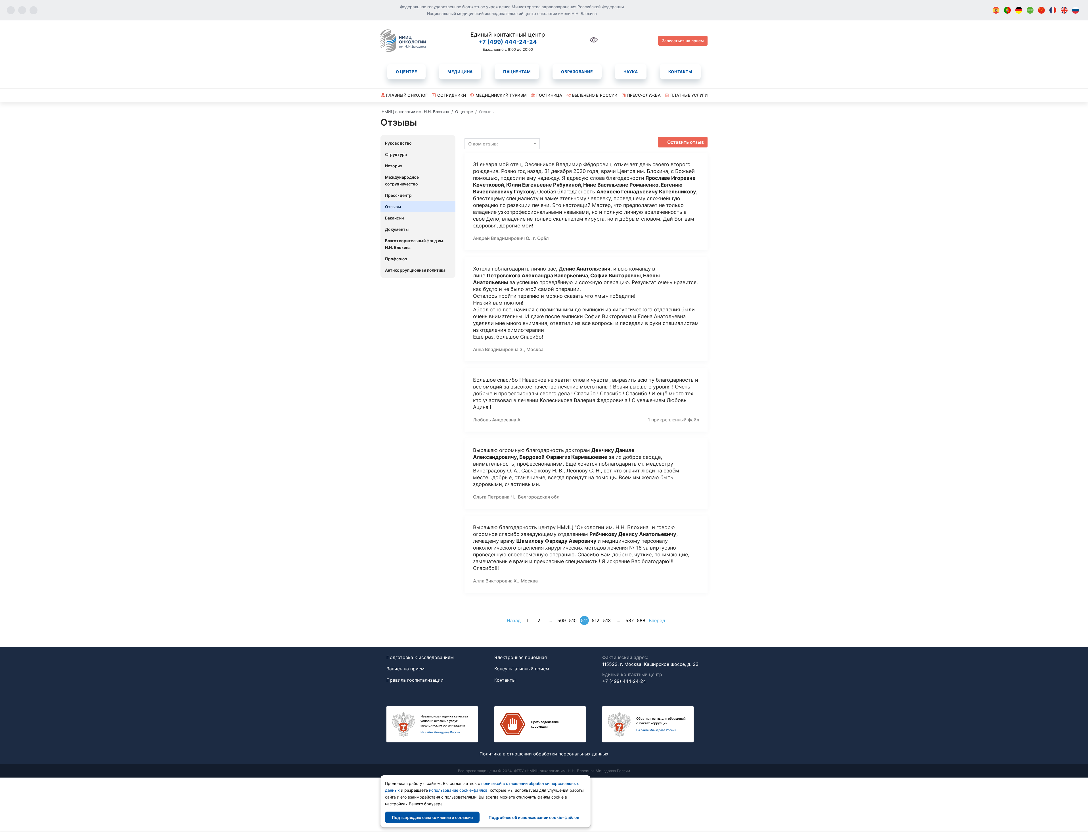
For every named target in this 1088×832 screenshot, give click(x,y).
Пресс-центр (398, 195)
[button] (502, 144)
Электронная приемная (520, 657)
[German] (1018, 10)
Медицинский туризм (501, 95)
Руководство (398, 143)
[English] (1064, 10)
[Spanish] (996, 10)
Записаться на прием (683, 40)
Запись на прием (405, 668)
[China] (1041, 10)
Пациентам (517, 71)
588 (641, 620)
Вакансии (394, 218)
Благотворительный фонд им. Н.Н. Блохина (415, 244)
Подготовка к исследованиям (420, 657)
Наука (630, 71)
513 (607, 620)
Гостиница (549, 95)
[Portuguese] (1007, 10)
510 (573, 620)
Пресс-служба (644, 95)
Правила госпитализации (414, 680)
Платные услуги (689, 95)
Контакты (680, 71)
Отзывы (393, 206)
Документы (397, 229)
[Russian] (1075, 10)
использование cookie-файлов (458, 790)
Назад (514, 620)
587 (629, 620)
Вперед (657, 620)
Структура (396, 154)
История (393, 165)
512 (595, 620)
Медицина (459, 71)
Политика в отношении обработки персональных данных (544, 754)
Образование (577, 71)
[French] (1052, 10)
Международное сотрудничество (402, 180)
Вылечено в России (595, 95)
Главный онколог (407, 95)
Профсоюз (396, 258)
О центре (406, 71)
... (550, 620)
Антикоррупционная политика (415, 270)
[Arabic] (1030, 10)
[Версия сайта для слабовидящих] (593, 43)
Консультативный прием (521, 668)
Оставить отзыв (685, 142)
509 (561, 620)
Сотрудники (451, 95)
